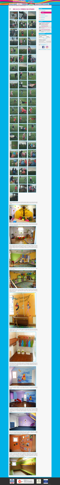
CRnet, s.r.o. (47, 484)
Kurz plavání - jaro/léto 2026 (45, 22)
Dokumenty (43, 17)
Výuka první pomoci (44, 15)
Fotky (43, 12)
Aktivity (17, 478)
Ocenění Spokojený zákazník (45, 29)
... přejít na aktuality (48, 32)
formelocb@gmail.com (44, 44)
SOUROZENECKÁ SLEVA (44, 26)
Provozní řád (43, 14)
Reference (42, 19)
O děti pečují (43, 10)
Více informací (45, 38)
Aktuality (40, 478)
